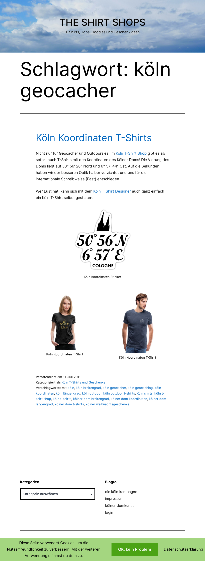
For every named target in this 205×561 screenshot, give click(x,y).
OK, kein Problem (134, 549)
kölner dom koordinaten (129, 399)
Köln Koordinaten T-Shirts (94, 138)
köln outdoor (91, 393)
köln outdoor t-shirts (119, 393)
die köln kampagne (121, 492)
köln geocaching (140, 388)
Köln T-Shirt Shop (131, 153)
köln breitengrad (88, 388)
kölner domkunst (119, 505)
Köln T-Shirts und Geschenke (83, 382)
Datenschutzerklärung (183, 549)
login (109, 512)
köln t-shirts (62, 399)
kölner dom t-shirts (69, 404)
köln (71, 388)
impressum (114, 498)
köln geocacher (114, 388)
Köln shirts (145, 393)
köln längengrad (68, 393)
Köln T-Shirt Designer (112, 191)
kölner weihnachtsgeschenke (107, 404)
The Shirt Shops (102, 22)
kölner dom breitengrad (91, 399)
